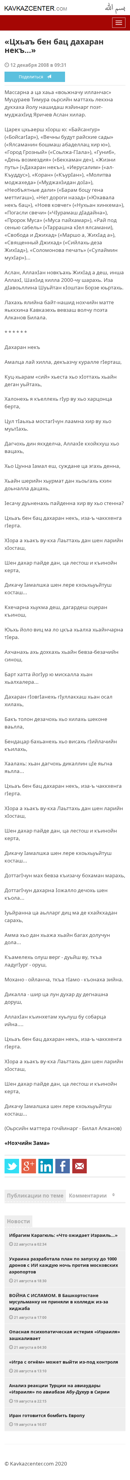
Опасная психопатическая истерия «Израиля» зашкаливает (64, 1339)
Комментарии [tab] (92, 1195)
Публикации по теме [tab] (35, 1195)
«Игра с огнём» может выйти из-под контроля (63, 1366)
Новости (18, 1221)
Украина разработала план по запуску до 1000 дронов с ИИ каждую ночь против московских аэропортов (63, 1269)
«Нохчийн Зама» (27, 1142)
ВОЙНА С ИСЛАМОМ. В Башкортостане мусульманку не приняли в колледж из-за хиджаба (58, 1306)
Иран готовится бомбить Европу (47, 1419)
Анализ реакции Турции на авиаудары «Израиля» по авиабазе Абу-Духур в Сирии (59, 1392)
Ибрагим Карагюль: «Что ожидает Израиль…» (63, 1239)
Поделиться (33, 77)
